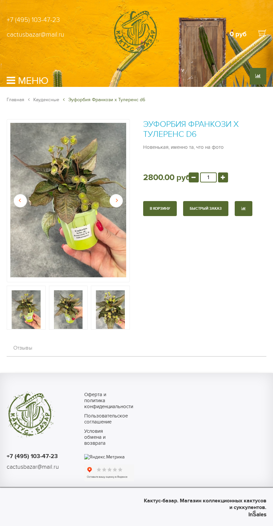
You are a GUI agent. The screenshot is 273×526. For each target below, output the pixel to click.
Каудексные (45, 100)
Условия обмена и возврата (95, 437)
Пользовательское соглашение (100, 419)
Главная (15, 100)
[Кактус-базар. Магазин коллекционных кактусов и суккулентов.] (136, 54)
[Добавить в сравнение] (243, 208)
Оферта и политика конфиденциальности (100, 400)
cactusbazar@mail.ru (35, 35)
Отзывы (22, 348)
